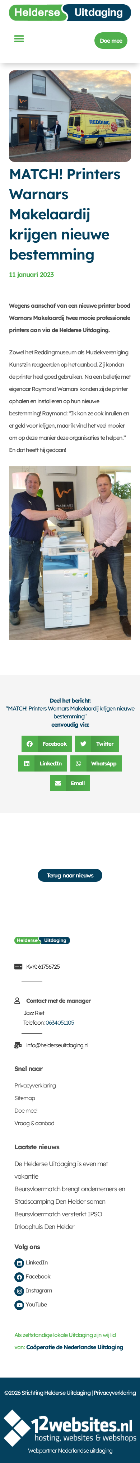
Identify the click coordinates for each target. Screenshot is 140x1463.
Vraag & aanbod (34, 1123)
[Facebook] (19, 1277)
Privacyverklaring (35, 1085)
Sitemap (24, 1097)
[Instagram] (19, 1291)
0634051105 (60, 1022)
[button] (19, 39)
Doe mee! (25, 1110)
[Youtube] (19, 1305)
